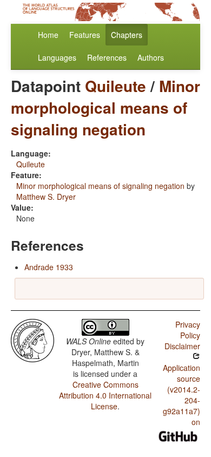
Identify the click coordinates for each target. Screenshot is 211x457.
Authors (150, 57)
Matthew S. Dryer (46, 196)
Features (84, 34)
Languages (57, 57)
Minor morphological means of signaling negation (105, 107)
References (107, 57)
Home (48, 34)
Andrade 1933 (48, 267)
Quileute (115, 86)
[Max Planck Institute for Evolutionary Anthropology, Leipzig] (32, 339)
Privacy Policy (187, 330)
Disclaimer (182, 346)
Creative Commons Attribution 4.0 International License (105, 395)
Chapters (126, 34)
